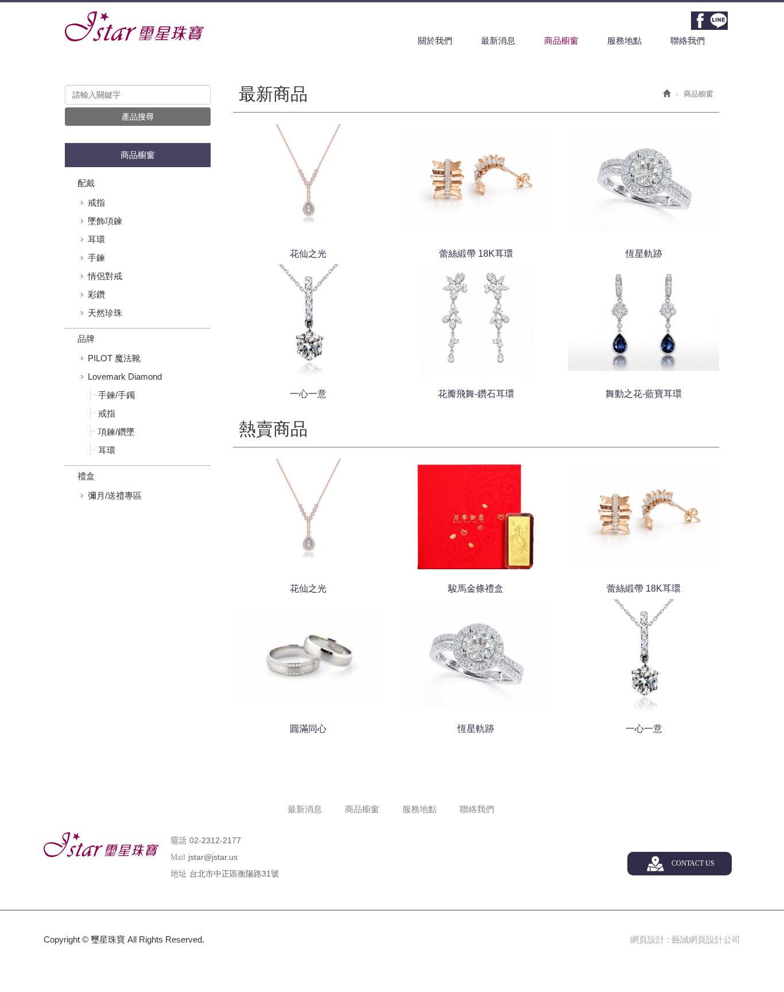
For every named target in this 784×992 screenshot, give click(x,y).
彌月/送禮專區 (115, 495)
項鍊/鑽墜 (116, 432)
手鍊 (96, 258)
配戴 (86, 183)
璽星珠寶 (134, 26)
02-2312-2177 (215, 840)
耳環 (96, 239)
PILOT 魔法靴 (114, 358)
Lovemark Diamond (125, 376)
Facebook (700, 20)
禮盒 (86, 476)
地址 (178, 874)
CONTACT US (693, 863)
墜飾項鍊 (105, 221)
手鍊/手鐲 (116, 395)
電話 (178, 840)
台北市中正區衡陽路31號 (234, 873)
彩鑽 (96, 294)
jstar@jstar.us (213, 857)
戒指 (96, 202)
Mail (177, 857)
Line (718, 20)
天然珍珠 (105, 313)
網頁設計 (647, 939)
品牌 (86, 338)
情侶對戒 (105, 276)
